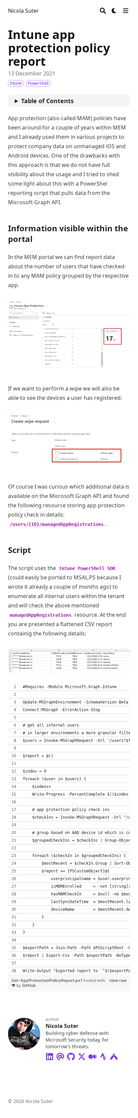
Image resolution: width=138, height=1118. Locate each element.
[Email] (60, 1055)
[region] (69, 828)
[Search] (103, 11)
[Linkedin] (50, 1055)
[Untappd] (114, 1055)
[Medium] (92, 1055)
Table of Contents (47, 101)
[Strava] (103, 1055)
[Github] (71, 1055)
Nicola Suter (23, 10)
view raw (118, 980)
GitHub (29, 985)
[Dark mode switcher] (114, 11)
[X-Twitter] (82, 1055)
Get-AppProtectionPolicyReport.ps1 (47, 980)
